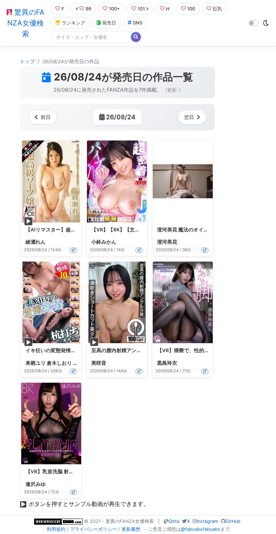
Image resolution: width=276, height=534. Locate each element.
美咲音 (98, 363)
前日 (46, 117)
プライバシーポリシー (93, 529)
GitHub (232, 521)
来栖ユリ (36, 363)
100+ (114, 8)
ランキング (73, 23)
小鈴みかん (103, 242)
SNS (137, 23)
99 (88, 8)
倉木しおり (59, 363)
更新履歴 (130, 529)
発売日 (109, 23)
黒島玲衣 (167, 363)
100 (191, 8)
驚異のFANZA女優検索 (26, 23)
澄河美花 (167, 242)
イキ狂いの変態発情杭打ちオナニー (66, 350)
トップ (27, 61)
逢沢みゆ (36, 484)
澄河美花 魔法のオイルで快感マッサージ (203, 230)
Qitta (174, 521)
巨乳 (217, 8)
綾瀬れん (36, 242)
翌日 (189, 117)
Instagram (207, 521)
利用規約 (56, 529)
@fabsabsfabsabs (200, 529)
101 (141, 8)
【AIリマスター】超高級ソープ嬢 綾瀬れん (74, 230)
